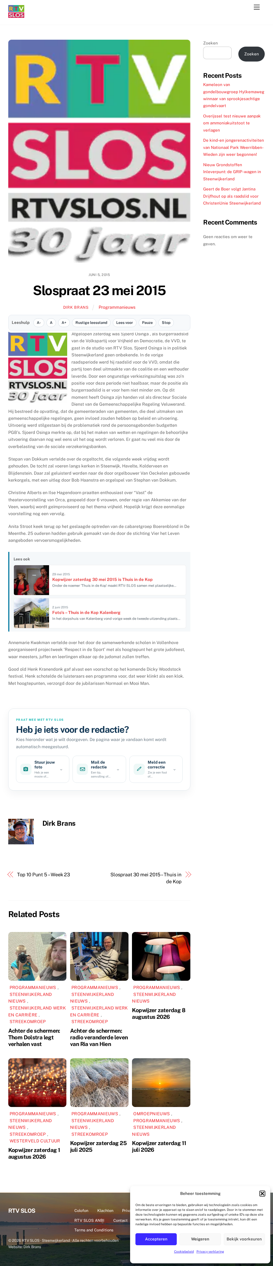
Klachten (105, 1210)
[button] (262, 1193)
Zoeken (210, 43)
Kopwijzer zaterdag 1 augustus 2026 (34, 1153)
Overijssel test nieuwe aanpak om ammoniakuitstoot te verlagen (232, 123)
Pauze (147, 322)
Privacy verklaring (210, 1251)
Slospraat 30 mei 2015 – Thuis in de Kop (145, 878)
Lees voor (124, 322)
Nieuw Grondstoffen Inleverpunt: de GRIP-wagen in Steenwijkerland (232, 171)
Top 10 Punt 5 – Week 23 (43, 874)
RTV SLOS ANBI (89, 1220)
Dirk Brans (76, 307)
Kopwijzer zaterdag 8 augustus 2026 (158, 1013)
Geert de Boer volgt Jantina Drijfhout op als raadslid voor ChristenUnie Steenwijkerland (232, 196)
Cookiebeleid (184, 1251)
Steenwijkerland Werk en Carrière (37, 1011)
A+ (64, 322)
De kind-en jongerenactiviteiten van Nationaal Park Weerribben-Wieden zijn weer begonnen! (233, 147)
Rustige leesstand (91, 322)
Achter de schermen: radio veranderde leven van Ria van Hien (99, 1037)
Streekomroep (28, 1021)
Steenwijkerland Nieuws (30, 998)
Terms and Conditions (93, 1230)
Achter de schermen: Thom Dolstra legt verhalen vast (34, 1037)
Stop (166, 322)
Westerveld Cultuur (35, 1140)
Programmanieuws (117, 307)
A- (39, 322)
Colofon (81, 1210)
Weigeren (200, 1239)
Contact (120, 1220)
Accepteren (156, 1239)
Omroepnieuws (151, 1113)
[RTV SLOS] (16, 15)
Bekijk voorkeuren (244, 1239)
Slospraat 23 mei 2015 (99, 290)
